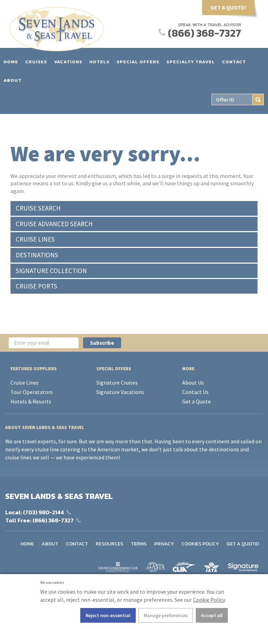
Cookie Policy (209, 599)
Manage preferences (166, 615)
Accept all (212, 615)
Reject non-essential (108, 615)
